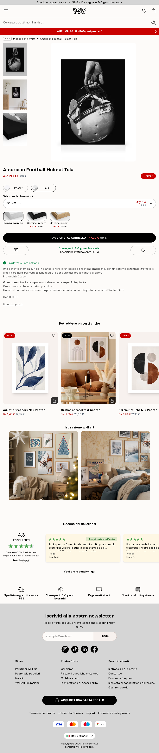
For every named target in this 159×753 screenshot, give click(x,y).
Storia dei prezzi (12, 304)
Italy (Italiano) (79, 735)
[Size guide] (16, 250)
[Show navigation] (6, 11)
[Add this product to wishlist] (143, 250)
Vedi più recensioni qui (79, 571)
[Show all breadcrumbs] (7, 39)
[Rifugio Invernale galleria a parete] (115, 465)
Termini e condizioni (42, 713)
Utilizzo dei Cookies (70, 713)
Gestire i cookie (118, 687)
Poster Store (88, 743)
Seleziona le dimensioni (18, 196)
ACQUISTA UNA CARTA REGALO (82, 700)
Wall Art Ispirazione (27, 683)
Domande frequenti (120, 678)
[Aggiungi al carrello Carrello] (54, 400)
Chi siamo (67, 669)
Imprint (90, 713)
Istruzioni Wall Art (26, 669)
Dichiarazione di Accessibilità (79, 683)
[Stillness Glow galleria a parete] (43, 465)
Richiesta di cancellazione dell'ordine (131, 683)
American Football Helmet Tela (58, 39)
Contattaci (115, 673)
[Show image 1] (15, 59)
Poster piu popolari (27, 673)
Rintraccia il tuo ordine (122, 669)
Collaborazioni (70, 678)
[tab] (144, 11)
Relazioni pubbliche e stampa (79, 673)
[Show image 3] (15, 129)
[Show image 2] (15, 94)
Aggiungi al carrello (79, 237)
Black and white (25, 39)
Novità (19, 678)
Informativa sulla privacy (114, 713)
